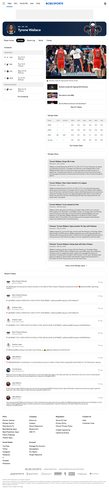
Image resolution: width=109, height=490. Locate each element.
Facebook (6, 455)
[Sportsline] (32, 473)
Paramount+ (34, 429)
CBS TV (32, 432)
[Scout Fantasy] (82, 474)
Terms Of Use (61, 420)
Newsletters (34, 449)
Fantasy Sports (8, 423)
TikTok (5, 449)
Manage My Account (37, 446)
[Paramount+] (46, 473)
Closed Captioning (63, 430)
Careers (32, 423)
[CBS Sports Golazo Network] (71, 469)
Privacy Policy (61, 423)
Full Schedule (23, 97)
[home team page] (7, 57)
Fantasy (20, 40)
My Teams (33, 452)
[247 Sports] (17, 473)
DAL (11, 71)
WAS (11, 78)
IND (11, 89)
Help (84, 420)
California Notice (62, 433)
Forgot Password (35, 455)
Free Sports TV (8, 426)
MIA (10, 64)
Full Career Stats (76, 146)
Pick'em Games (8, 420)
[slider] (76, 72)
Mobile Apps (7, 438)
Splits (41, 40)
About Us (32, 420)
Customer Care (88, 423)
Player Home (9, 40)
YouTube (6, 446)
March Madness (9, 435)
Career (49, 40)
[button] (3, 3)
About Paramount (36, 426)
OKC (11, 57)
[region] (76, 62)
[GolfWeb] (94, 474)
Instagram (6, 452)
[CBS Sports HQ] (50, 469)
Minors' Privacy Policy (64, 426)
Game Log (31, 40)
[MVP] (72, 473)
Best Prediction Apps (11, 432)
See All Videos (76, 107)
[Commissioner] (60, 473)
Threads (6, 461)
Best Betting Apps (10, 429)
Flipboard (6, 463)
